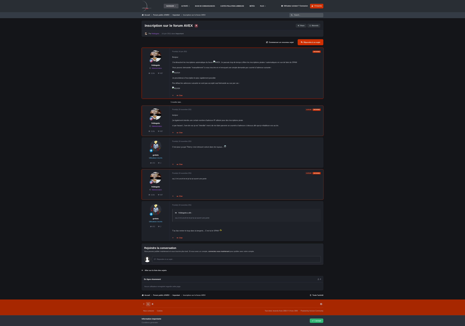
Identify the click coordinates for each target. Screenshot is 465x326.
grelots (156, 155)
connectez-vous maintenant (218, 251)
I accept (318, 321)
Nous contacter (148, 311)
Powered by (312, 311)
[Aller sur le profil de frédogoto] (146, 33)
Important (180, 34)
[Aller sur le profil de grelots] (155, 146)
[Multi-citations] (173, 96)
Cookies (160, 311)
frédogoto (155, 65)
